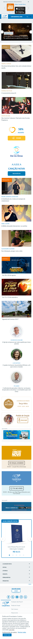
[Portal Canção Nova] (4, 16)
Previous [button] (5, 8)
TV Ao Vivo (18, 488)
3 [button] (16, 12)
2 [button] (13, 12)
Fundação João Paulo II (17, 602)
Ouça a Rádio (17, 463)
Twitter (12, 597)
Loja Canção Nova (10, 521)
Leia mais (11, 630)
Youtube (17, 597)
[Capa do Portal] (16, 16)
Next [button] (28, 8)
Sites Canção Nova (30, 16)
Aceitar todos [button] (7, 635)
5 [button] (23, 12)
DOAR (18, 138)
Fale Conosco (14, 609)
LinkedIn (25, 597)
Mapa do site (14, 613)
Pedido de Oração (15, 605)
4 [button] (20, 12)
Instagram (21, 597)
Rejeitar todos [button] (22, 632)
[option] (16, 9)
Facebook (8, 597)
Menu (27, 16)
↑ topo (29, 584)
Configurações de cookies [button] (9, 632)
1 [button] (9, 12)
